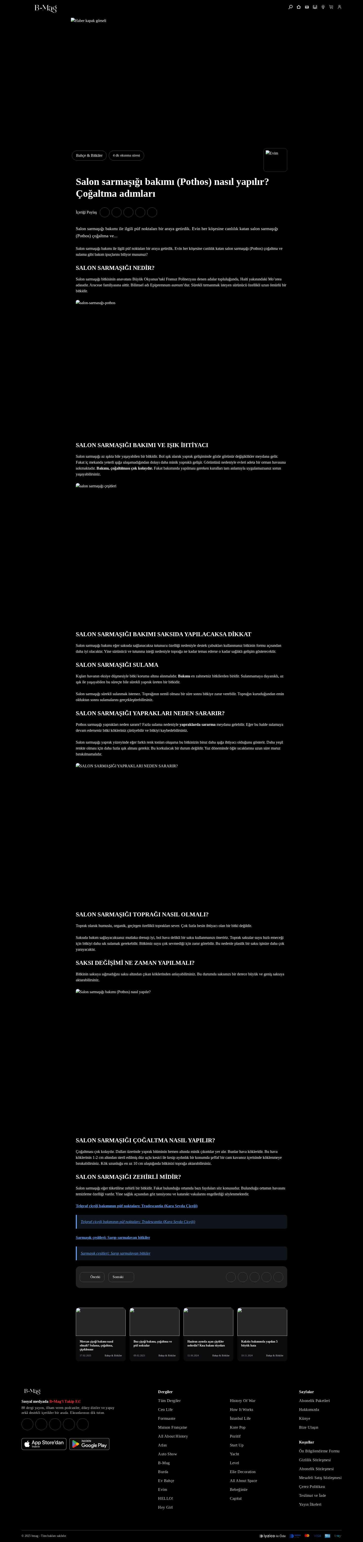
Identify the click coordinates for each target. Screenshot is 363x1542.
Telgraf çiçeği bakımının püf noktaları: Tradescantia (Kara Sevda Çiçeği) (137, 1206)
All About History (173, 1436)
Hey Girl (165, 1507)
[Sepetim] (331, 7)
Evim (162, 1489)
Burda (163, 1472)
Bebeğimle (239, 1489)
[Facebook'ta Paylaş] (105, 212)
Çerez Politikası (312, 1486)
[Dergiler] (307, 7)
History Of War (243, 1401)
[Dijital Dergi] (315, 7)
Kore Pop (238, 1427)
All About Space (243, 1481)
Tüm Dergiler (169, 1401)
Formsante (166, 1418)
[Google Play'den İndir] (89, 1444)
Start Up (237, 1445)
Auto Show (167, 1454)
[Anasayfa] (299, 7)
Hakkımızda (309, 1409)
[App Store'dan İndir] (43, 1444)
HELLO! (165, 1498)
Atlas (162, 1445)
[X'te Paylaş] (116, 212)
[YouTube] (41, 1424)
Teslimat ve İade (312, 1495)
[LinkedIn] (69, 1424)
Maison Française (172, 1427)
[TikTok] (83, 1424)
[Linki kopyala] (152, 212)
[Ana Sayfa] (32, 1392)
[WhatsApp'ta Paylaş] (128, 212)
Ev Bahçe (166, 1481)
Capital (236, 1498)
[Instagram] (27, 1424)
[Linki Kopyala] (278, 1277)
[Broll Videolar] (323, 7)
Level (234, 1463)
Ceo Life (165, 1409)
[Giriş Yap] (339, 7)
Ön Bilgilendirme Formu (319, 1451)
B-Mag (164, 1463)
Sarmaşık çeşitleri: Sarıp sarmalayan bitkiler (113, 1237)
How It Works (241, 1409)
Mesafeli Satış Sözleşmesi (320, 1478)
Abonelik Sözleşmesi (316, 1469)
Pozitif (235, 1436)
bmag (35, 1536)
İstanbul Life (240, 1418)
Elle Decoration (243, 1472)
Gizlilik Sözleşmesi (315, 1460)
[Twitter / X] (55, 1424)
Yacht (234, 1454)
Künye (304, 1418)
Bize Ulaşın (308, 1427)
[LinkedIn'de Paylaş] (140, 212)
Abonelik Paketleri (314, 1401)
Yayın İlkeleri (310, 1504)
